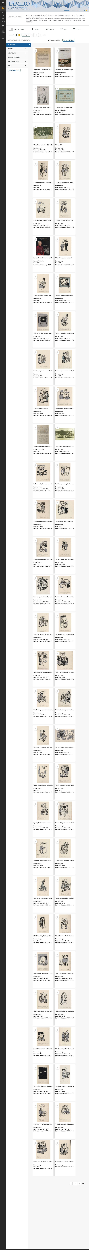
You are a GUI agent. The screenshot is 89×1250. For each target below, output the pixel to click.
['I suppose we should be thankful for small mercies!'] (64, 886)
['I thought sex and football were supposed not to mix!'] (64, 923)
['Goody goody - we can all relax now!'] (43, 698)
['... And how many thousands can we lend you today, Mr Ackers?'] (43, 170)
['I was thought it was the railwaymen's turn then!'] (64, 961)
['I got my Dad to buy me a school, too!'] (43, 811)
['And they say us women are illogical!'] (43, 359)
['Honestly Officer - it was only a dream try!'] (64, 735)
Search (3, 15)
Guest (78, 10)
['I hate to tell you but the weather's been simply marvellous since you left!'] (64, 811)
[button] (50, 29)
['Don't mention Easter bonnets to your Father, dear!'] (64, 585)
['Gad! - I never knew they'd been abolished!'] (64, 660)
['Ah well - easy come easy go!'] (64, 246)
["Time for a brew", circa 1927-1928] (43, 133)
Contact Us (66, 10)
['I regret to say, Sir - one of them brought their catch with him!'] (64, 848)
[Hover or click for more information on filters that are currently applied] (59, 40)
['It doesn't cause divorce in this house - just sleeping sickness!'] (64, 1149)
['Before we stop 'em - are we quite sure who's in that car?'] (43, 472)
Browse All (3, 9)
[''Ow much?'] (64, 133)
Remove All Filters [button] (68, 40)
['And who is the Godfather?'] (43, 396)
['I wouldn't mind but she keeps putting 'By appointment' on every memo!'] (64, 999)
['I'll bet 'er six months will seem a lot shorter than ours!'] (64, 1036)
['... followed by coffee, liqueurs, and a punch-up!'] (64, 208)
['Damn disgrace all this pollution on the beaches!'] (43, 585)
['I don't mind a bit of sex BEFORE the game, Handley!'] (64, 773)
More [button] (3, 38)
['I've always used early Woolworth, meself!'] (64, 1074)
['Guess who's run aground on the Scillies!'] (64, 698)
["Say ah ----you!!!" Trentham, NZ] (43, 95)
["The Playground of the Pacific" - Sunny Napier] (64, 95)
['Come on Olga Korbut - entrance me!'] (64, 509)
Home (3, 4)
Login (3, 27)
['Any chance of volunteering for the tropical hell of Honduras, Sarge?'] (64, 396)
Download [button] (35, 29)
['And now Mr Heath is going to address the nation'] (43, 321)
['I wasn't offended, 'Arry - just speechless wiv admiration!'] (43, 999)
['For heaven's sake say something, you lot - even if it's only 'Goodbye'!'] (64, 622)
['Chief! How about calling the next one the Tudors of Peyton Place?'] (43, 509)
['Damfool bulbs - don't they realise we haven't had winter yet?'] (64, 547)
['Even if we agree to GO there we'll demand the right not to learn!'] (43, 622)
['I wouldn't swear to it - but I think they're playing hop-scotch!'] (43, 1036)
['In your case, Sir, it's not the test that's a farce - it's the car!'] (43, 1149)
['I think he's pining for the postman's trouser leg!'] (43, 923)
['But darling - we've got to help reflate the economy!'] (64, 472)
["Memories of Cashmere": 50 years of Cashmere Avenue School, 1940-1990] (64, 57)
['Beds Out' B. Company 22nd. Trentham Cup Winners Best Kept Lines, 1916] (64, 434)
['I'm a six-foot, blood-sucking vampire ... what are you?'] (43, 1074)
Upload (3, 32)
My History (3, 21)
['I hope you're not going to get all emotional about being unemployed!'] (43, 848)
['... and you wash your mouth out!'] (43, 208)
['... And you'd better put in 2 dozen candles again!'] (64, 170)
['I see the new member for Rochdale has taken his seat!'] (43, 886)
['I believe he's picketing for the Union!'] (43, 773)
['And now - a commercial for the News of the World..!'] (64, 283)
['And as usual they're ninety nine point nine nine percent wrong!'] (43, 283)
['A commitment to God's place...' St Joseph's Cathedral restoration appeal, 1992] (43, 246)
